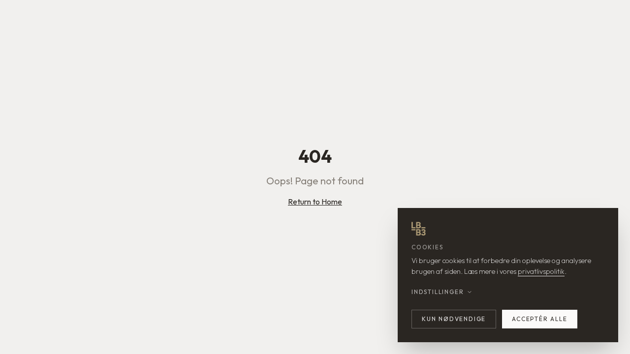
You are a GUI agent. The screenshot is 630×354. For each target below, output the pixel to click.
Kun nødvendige (454, 319)
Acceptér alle (539, 319)
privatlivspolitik (541, 271)
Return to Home (315, 201)
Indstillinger (437, 291)
